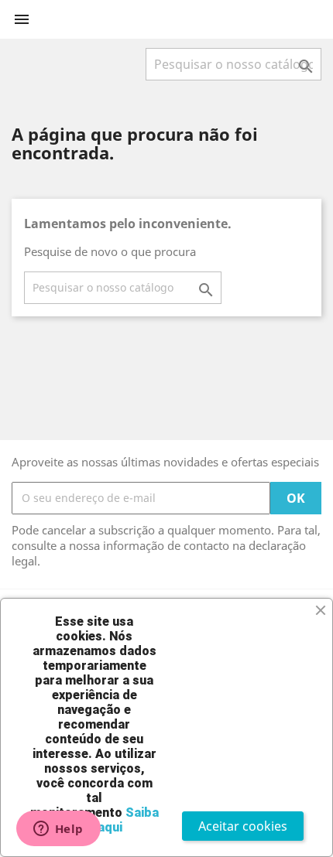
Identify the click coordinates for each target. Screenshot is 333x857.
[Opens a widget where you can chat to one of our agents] (58, 830)
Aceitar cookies (242, 826)
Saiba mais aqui (113, 820)
